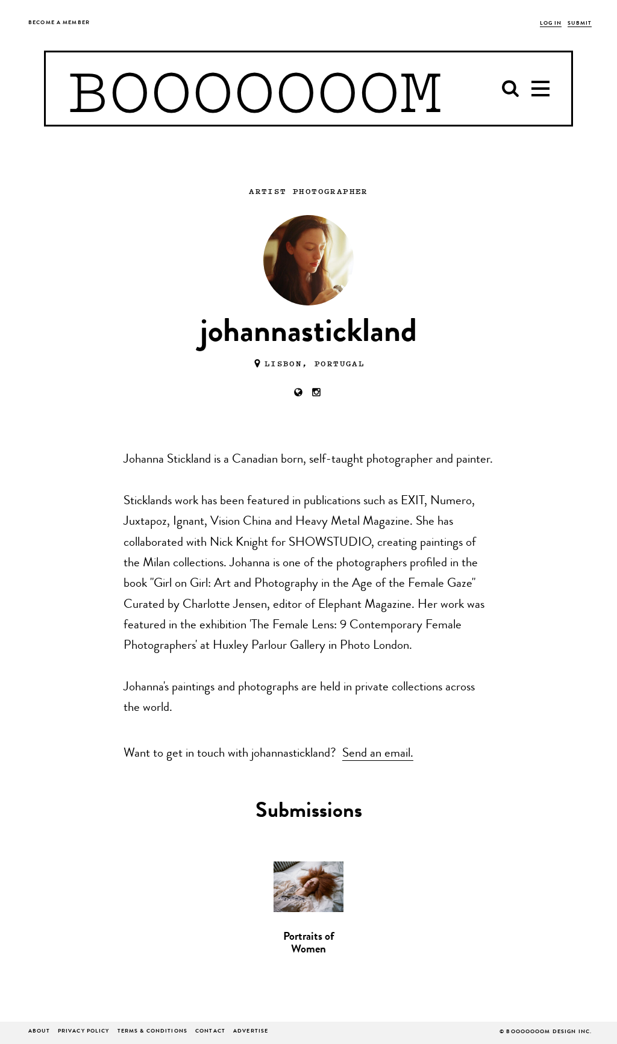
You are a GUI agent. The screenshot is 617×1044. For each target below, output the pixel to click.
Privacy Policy (84, 1031)
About (39, 1031)
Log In (551, 24)
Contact (210, 1031)
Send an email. (377, 754)
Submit (580, 24)
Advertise (250, 1031)
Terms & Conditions (152, 1031)
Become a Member (59, 23)
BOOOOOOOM (254, 88)
